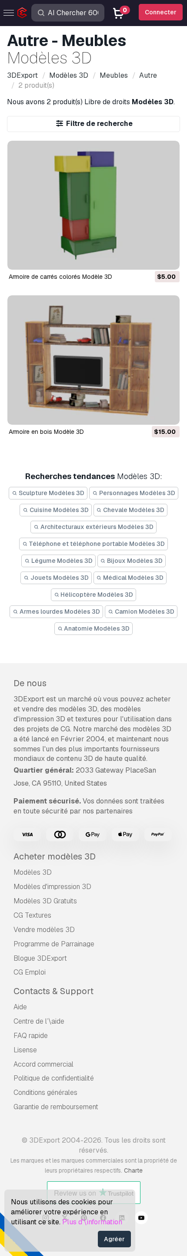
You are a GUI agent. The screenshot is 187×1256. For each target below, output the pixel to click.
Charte (133, 1170)
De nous (30, 683)
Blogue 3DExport (40, 958)
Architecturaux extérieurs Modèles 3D (96, 527)
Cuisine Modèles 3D (58, 510)
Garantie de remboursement (55, 1106)
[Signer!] (167, 257)
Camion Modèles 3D (144, 611)
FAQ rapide (30, 1035)
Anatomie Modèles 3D (96, 628)
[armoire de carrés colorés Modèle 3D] (93, 205)
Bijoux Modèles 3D (134, 561)
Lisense (25, 1049)
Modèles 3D (32, 872)
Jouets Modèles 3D (59, 578)
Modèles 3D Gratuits (45, 901)
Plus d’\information (92, 1221)
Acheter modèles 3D (54, 856)
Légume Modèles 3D (61, 561)
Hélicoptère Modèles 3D (96, 594)
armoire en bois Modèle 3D (46, 432)
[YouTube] (141, 1219)
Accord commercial (43, 1064)
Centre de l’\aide (38, 1021)
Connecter (161, 12)
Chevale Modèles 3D (133, 510)
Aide (20, 1006)
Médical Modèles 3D (133, 578)
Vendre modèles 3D (44, 929)
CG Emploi (29, 972)
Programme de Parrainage (53, 944)
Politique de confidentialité (53, 1078)
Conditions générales (45, 1092)
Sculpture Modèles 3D (50, 493)
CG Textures (32, 915)
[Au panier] (149, 257)
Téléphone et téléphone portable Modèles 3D (96, 544)
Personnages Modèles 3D (136, 493)
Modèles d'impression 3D (52, 886)
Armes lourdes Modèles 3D (59, 611)
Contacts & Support (53, 991)
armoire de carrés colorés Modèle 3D (60, 277)
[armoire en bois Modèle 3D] (93, 359)
